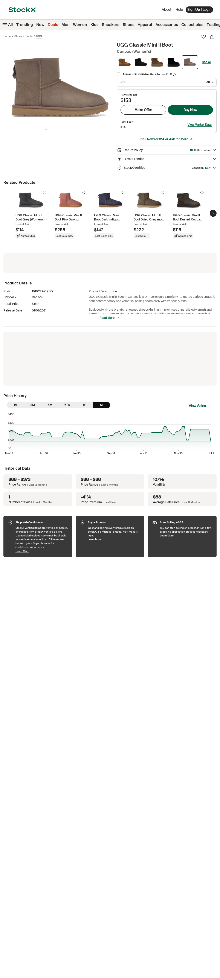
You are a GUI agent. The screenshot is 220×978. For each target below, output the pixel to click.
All (10, 24)
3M (33, 405)
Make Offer (143, 110)
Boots (29, 36)
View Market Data (200, 124)
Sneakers (110, 24)
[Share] (212, 36)
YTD (67, 405)
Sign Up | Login (199, 9)
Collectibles (192, 24)
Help (179, 9)
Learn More (41, 551)
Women (80, 24)
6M (50, 405)
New (40, 24)
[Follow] (44, 193)
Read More (107, 318)
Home (7, 36)
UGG (39, 36)
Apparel (145, 24)
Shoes (128, 24)
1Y (84, 405)
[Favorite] (203, 36)
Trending (24, 24)
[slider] (46, 128)
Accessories (167, 24)
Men (65, 24)
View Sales (197, 406)
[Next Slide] (213, 213)
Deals (53, 24)
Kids (94, 24)
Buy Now (190, 110)
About (167, 10)
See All (206, 62)
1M (15, 405)
